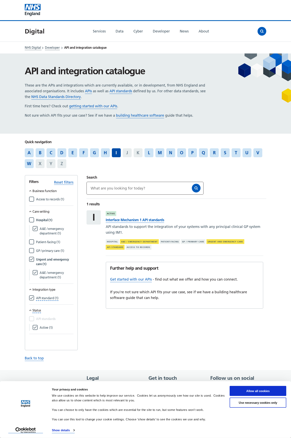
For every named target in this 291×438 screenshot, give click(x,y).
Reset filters (63, 182)
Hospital (112, 241)
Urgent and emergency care (225, 241)
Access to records (138, 247)
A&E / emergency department (139, 241)
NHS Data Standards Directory (56, 96)
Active (111, 213)
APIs (88, 91)
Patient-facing (170, 241)
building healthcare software (140, 115)
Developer (52, 48)
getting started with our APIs (93, 106)
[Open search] (262, 31)
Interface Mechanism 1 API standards (135, 220)
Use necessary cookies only (258, 402)
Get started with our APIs (131, 279)
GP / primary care (193, 241)
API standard (115, 247)
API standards (120, 91)
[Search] (196, 188)
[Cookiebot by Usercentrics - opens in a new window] (25, 430)
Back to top (34, 358)
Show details (61, 430)
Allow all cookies (258, 391)
